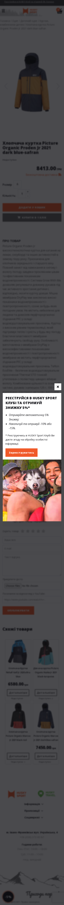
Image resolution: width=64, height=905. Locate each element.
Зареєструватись (21, 452)
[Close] (57, 386)
